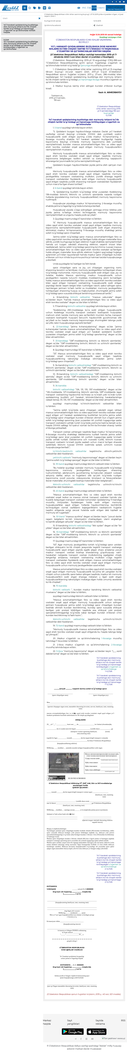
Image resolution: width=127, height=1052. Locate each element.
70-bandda (61, 586)
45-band (60, 491)
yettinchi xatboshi (62, 457)
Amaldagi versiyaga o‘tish (110, 37)
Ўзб (89, 8)
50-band (60, 516)
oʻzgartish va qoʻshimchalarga (111, 668)
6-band (59, 188)
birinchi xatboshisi (81, 297)
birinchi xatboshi (62, 590)
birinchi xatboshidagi (64, 389)
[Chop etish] (49, 7)
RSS (123, 1020)
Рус (84, 8)
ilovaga (96, 79)
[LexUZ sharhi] (39, 7)
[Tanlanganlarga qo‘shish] (29, 7)
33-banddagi (62, 341)
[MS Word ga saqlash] (44, 7)
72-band (60, 625)
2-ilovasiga (116, 645)
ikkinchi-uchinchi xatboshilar (70, 484)
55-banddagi (63, 532)
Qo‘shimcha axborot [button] (52, 25)
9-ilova (60, 651)
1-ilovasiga (107, 638)
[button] (21, 28)
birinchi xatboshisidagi (80, 365)
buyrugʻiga (109, 113)
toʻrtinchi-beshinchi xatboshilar (71, 451)
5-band (58, 128)
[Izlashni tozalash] (39, 18)
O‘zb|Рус (101, 8)
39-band (60, 464)
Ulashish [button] (99, 25)
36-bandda (60, 386)
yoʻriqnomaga (85, 79)
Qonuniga (85, 65)
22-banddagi (63, 327)
